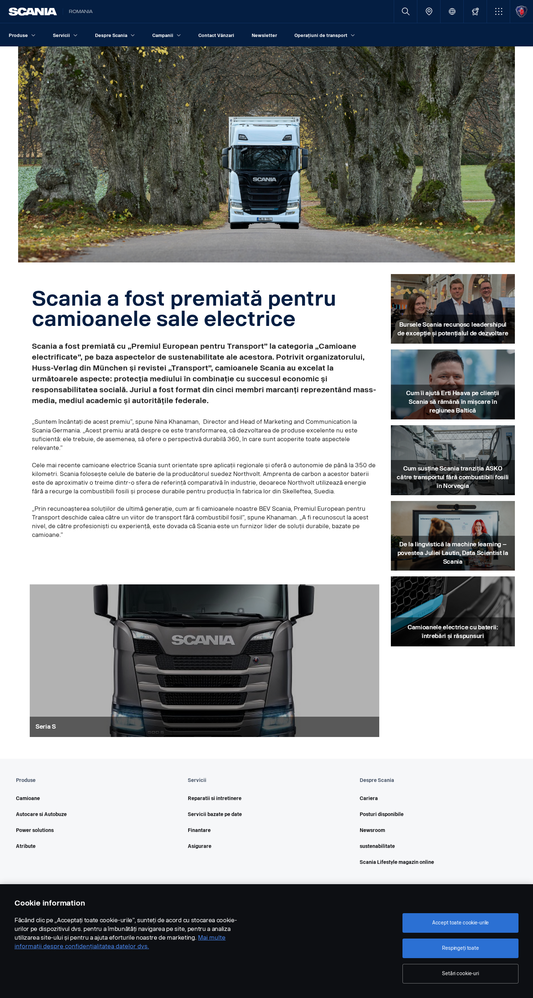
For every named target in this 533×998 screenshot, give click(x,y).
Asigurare (199, 846)
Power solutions (35, 830)
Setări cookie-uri (460, 973)
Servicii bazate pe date (215, 814)
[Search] (405, 11)
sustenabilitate (377, 846)
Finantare (199, 830)
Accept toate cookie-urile (460, 923)
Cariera (369, 798)
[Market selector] (452, 11)
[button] (498, 11)
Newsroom (372, 830)
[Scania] (33, 12)
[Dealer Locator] (428, 11)
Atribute (26, 846)
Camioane (28, 798)
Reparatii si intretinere (214, 798)
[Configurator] (475, 11)
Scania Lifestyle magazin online (397, 862)
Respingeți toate (460, 948)
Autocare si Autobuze (41, 814)
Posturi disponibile (382, 814)
